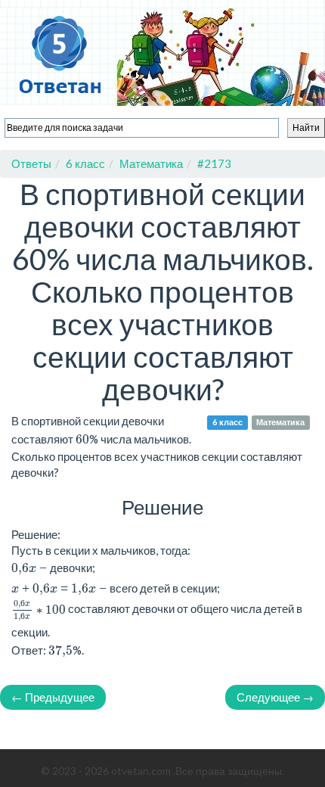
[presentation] (38, 610)
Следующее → (275, 697)
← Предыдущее (52, 697)
